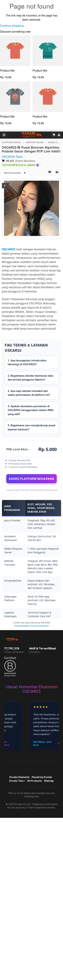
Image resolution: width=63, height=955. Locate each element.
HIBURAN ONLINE (35, 142)
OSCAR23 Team (12, 157)
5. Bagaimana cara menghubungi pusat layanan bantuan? (31, 427)
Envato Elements (19, 777)
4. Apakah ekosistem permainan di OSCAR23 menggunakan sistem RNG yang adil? (31, 410)
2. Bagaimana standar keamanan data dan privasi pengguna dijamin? (30, 378)
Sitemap (49, 780)
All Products (34, 780)
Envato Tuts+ (17, 780)
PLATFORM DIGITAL (11, 142)
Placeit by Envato (42, 777)
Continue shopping (12, 26)
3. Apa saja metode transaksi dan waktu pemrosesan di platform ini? (29, 393)
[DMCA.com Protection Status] (5, 183)
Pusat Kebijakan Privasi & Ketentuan (31, 625)
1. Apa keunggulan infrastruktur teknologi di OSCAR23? (27, 362)
